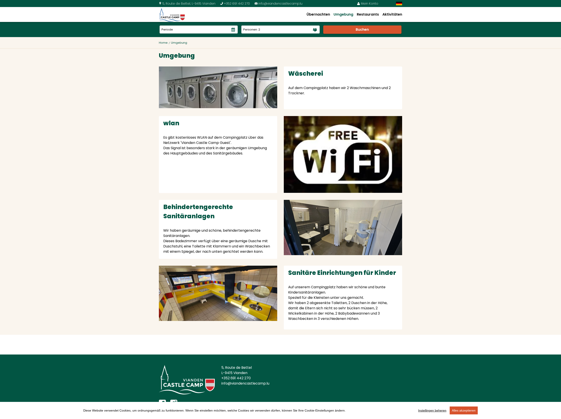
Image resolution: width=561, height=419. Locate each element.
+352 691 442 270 (235, 3)
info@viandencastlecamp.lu (278, 3)
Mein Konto (367, 3)
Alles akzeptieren (464, 410)
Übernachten (318, 14)
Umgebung (343, 14)
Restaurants (368, 14)
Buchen (362, 29)
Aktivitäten (392, 14)
